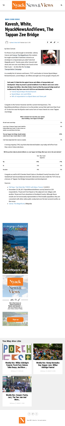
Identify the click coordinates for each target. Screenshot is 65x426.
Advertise (34, 420)
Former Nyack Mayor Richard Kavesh (24, 92)
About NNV (29, 420)
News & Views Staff (15, 42)
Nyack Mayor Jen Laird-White (21, 94)
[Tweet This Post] (51, 42)
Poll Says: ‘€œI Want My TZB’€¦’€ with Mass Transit (26, 187)
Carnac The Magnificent (21, 55)
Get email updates (42, 420)
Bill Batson (13, 371)
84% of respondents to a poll (29, 96)
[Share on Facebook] (47, 42)
